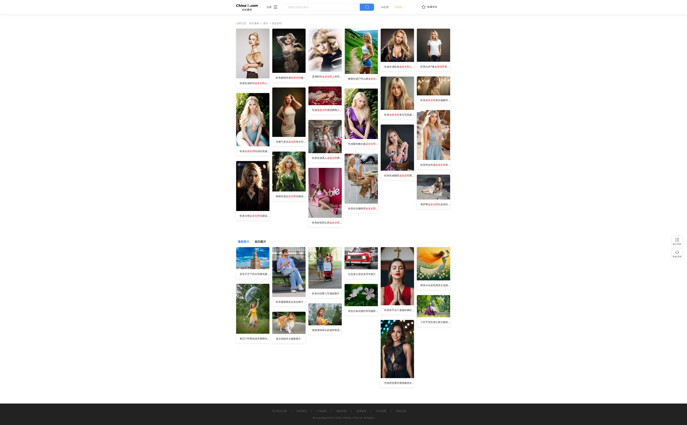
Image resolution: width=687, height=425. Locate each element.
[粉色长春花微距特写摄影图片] (361, 305)
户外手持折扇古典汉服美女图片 (435, 322)
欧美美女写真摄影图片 (399, 114)
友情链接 (361, 410)
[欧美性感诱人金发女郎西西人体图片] (325, 152)
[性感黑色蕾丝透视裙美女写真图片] (397, 377)
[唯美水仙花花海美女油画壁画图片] (433, 279)
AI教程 (398, 7)
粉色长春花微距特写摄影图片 (363, 310)
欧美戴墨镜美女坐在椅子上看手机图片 (291, 301)
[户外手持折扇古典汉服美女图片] (433, 316)
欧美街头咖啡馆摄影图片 (363, 208)
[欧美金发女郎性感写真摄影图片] (252, 145)
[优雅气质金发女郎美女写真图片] (289, 135)
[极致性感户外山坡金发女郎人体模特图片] (361, 72)
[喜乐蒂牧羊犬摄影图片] (289, 332)
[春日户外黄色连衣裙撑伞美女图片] (252, 332)
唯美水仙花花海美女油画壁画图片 (435, 285)
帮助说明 (401, 410)
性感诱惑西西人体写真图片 (327, 109)
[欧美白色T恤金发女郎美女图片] (433, 60)
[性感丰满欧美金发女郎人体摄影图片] (397, 60)
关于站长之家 (279, 410)
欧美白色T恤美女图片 (435, 66)
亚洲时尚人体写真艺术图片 (327, 76)
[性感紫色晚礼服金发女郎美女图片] (361, 138)
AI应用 (385, 7)
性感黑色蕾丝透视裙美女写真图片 (399, 382)
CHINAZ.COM (350, 417)
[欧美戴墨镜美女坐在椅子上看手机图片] (289, 296)
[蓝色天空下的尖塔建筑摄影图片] (252, 268)
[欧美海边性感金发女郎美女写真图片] (433, 159)
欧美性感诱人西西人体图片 (327, 157)
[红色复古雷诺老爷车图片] (361, 268)
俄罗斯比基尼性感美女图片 (435, 204)
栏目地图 (381, 410)
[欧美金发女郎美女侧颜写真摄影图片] (433, 94)
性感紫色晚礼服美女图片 (363, 143)
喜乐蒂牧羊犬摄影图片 (288, 338)
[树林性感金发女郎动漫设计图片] (289, 190)
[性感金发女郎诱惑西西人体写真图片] (325, 104)
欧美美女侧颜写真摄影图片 (435, 100)
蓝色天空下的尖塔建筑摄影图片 (254, 273)
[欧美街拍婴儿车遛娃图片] (325, 287)
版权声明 (342, 410)
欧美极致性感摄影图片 (291, 77)
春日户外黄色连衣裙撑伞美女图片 (254, 338)
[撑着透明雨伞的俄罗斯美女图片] (325, 324)
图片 (265, 23)
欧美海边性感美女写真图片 (435, 164)
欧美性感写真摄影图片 (254, 151)
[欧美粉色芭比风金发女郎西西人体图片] (325, 216)
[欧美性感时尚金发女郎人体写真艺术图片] (252, 77)
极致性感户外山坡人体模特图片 (363, 78)
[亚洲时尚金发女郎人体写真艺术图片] (325, 70)
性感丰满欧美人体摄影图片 (399, 66)
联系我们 (302, 410)
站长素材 (254, 23)
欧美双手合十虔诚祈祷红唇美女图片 (399, 310)
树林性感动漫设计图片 (291, 196)
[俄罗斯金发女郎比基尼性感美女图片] (433, 198)
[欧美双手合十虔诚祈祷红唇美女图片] (397, 304)
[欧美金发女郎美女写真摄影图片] (397, 108)
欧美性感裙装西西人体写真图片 (399, 175)
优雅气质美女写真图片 (291, 141)
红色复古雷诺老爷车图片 (362, 274)
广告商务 (322, 410)
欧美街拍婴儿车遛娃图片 (326, 293)
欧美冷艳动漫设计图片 (254, 215)
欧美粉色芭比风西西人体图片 (327, 222)
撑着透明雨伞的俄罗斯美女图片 (327, 330)
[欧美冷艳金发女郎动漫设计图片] (252, 210)
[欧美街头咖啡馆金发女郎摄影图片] (361, 202)
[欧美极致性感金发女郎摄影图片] (289, 71)
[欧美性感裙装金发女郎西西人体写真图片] (397, 169)
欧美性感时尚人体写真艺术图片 (254, 83)
